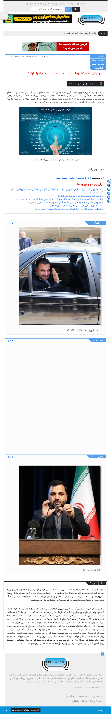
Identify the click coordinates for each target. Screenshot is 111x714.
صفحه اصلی (61, 178)
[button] (55, 710)
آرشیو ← (9, 223)
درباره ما (54, 3)
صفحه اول (80, 3)
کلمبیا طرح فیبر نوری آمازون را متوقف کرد (80, 33)
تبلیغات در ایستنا (67, 3)
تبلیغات (75, 701)
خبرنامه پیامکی (32, 3)
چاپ (72, 178)
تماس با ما (45, 3)
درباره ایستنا (84, 696)
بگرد (68, 9)
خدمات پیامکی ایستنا (92, 701)
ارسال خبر (71, 696)
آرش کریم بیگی (84, 178)
